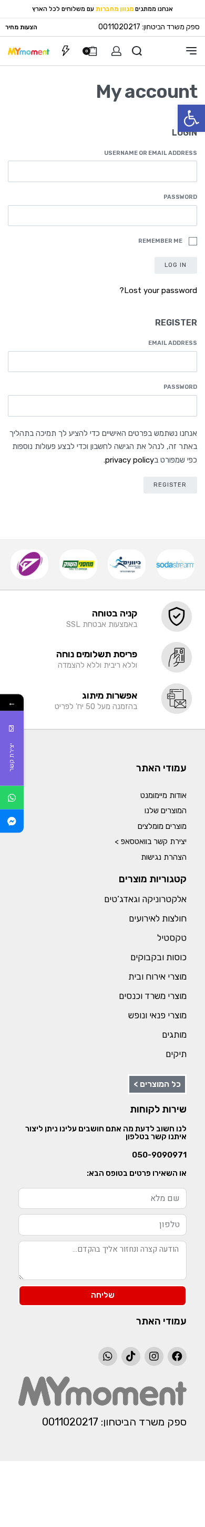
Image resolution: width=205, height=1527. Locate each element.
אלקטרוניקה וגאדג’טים (145, 899)
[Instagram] (154, 1356)
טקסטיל (172, 938)
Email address (171, 343)
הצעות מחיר (21, 27)
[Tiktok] (130, 1356)
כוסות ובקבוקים (158, 957)
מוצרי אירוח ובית (157, 976)
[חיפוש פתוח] (136, 51)
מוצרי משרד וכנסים (153, 996)
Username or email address (148, 153)
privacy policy (129, 460)
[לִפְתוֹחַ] (65, 51)
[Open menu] (191, 51)
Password (178, 197)
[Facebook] (177, 1356)
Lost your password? (158, 290)
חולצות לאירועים (158, 918)
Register (170, 484)
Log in (176, 264)
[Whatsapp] (107, 1356)
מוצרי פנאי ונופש (157, 1015)
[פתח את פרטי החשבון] (116, 51)
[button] (191, 118)
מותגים (174, 1034)
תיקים (176, 1054)
